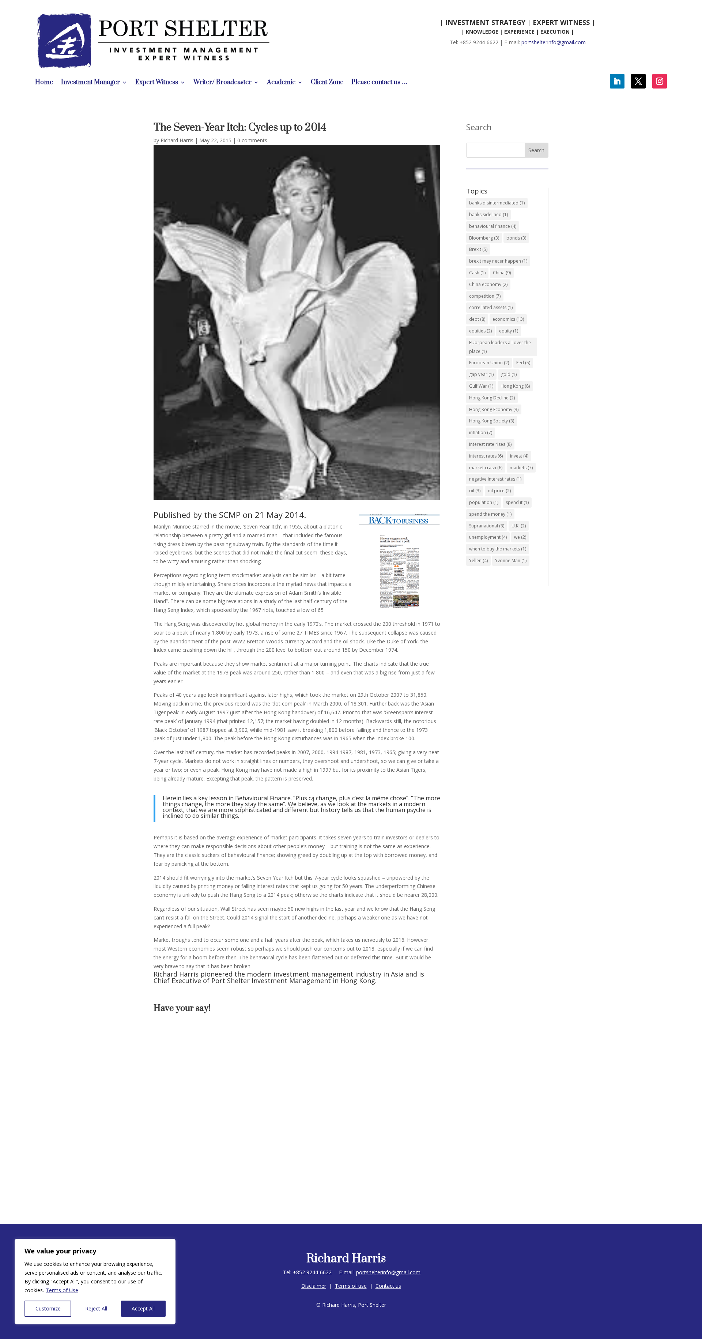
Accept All (143, 1308)
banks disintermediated (497, 203)
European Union (489, 363)
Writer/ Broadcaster (222, 83)
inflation (480, 432)
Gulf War (481, 386)
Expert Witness (156, 83)
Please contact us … (379, 83)
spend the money (490, 514)
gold (509, 374)
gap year (481, 374)
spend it (517, 502)
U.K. (519, 526)
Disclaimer (313, 1285)
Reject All (96, 1308)
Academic (281, 83)
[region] (95, 1281)
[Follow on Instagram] (659, 81)
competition (485, 296)
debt (477, 319)
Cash (477, 273)
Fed (523, 363)
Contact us (388, 1285)
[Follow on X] (638, 81)
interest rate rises (490, 444)
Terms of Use (62, 1290)
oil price (499, 491)
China (502, 273)
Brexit (478, 249)
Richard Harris (177, 140)
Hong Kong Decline (492, 398)
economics (508, 319)
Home (44, 83)
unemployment (488, 537)
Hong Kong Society (491, 421)
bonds (516, 238)
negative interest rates (495, 479)
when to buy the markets (497, 549)
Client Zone (327, 83)
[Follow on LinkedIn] (617, 81)
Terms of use (351, 1285)
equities (480, 331)
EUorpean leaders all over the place (500, 346)
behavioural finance (492, 226)
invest (519, 456)
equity (508, 331)
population (483, 502)
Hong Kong (515, 386)
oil (474, 491)
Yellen (478, 560)
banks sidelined (488, 214)
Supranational (486, 526)
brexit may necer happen (498, 261)
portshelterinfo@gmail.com (553, 42)
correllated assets (491, 307)
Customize (48, 1308)
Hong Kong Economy (493, 409)
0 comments (252, 140)
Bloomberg (484, 238)
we (520, 537)
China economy (488, 284)
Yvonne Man (510, 560)
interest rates (486, 456)
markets (521, 467)
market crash (485, 467)
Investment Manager (90, 83)
